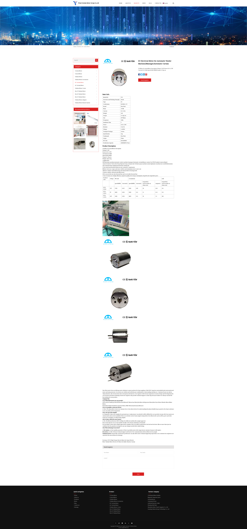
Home (120, 3)
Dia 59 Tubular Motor (80, 91)
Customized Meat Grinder (154, 495)
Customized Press (152, 501)
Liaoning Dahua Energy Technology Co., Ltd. (158, 509)
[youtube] (132, 523)
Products (136, 3)
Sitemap (76, 507)
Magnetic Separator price (154, 497)
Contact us (158, 3)
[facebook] (115, 523)
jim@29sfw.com (125, 527)
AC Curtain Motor (79, 85)
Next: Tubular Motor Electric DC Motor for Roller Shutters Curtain (119, 442)
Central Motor (78, 73)
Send (138, 474)
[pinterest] (122, 523)
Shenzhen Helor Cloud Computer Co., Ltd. (158, 507)
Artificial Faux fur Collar (154, 503)
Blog (150, 3)
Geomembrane (151, 499)
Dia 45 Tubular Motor (80, 94)
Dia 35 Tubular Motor (80, 97)
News (144, 3)
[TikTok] (128, 523)
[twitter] (119, 523)
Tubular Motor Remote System (82, 102)
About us (128, 3)
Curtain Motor (78, 71)
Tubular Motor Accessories (81, 79)
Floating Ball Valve (152, 505)
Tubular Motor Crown (80, 88)
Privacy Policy (133, 526)
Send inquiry (145, 80)
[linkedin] (125, 523)
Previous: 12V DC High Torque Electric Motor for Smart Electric (118, 440)
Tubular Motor (78, 76)
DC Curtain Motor (86, 46)
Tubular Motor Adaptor (81, 100)
